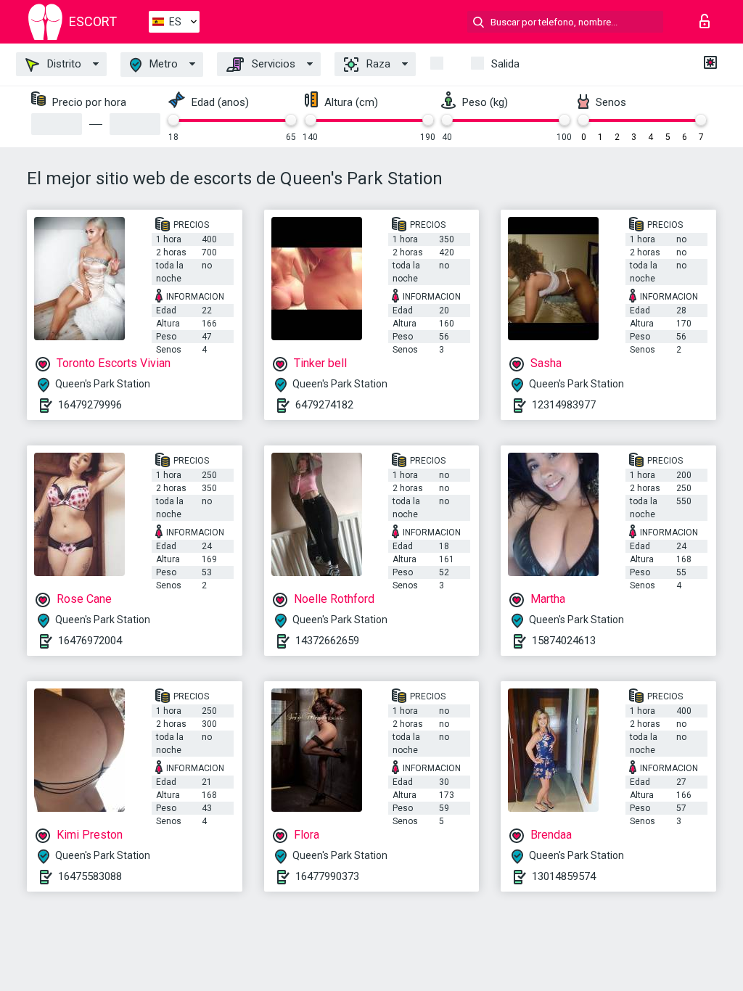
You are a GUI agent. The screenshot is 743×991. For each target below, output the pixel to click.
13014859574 (564, 876)
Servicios (272, 63)
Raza (377, 63)
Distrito (62, 63)
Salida (505, 63)
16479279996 (90, 404)
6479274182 (324, 404)
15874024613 (564, 640)
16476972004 (90, 640)
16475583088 (90, 876)
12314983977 (564, 404)
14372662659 (327, 640)
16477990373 (327, 876)
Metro (162, 63)
